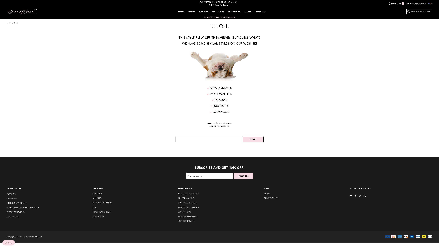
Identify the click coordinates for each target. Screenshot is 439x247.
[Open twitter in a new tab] (351, 195)
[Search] (408, 11)
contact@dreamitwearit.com (219, 126)
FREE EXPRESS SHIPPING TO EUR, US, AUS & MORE (218, 2)
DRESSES (221, 99)
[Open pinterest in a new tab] (360, 195)
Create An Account (420, 3)
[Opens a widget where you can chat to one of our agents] (8, 243)
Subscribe (243, 176)
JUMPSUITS (220, 105)
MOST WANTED (221, 93)
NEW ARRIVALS (221, 88)
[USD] (429, 3)
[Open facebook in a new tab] (355, 195)
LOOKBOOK (221, 111)
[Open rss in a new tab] (365, 195)
